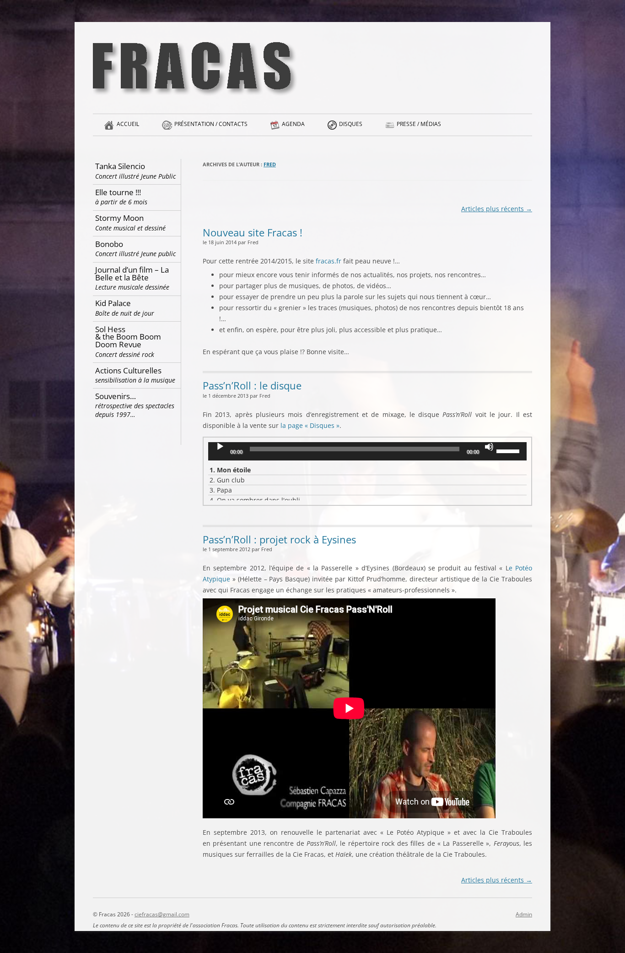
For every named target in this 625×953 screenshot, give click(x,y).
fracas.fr (328, 261)
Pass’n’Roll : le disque (252, 385)
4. (255, 500)
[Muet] (489, 446)
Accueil (128, 124)
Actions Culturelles (135, 375)
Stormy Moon (130, 222)
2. (227, 480)
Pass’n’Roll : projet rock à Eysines (279, 539)
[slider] (509, 450)
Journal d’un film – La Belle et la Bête (132, 277)
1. (230, 470)
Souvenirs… (134, 405)
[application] (367, 451)
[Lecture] (220, 446)
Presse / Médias (419, 124)
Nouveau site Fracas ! (252, 232)
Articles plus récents (496, 208)
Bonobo (135, 248)
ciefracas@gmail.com (162, 914)
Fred (270, 164)
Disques (350, 124)
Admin (524, 914)
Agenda (293, 124)
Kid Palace (124, 308)
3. (221, 490)
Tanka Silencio (135, 171)
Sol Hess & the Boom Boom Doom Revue (128, 341)
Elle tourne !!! (121, 197)
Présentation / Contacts (211, 124)
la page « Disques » (309, 425)
